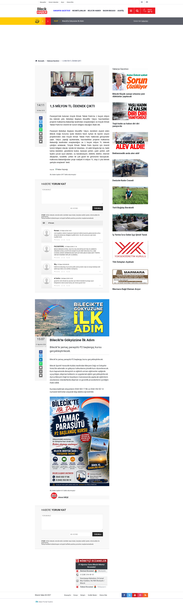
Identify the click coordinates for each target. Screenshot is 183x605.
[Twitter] (40, 122)
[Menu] (131, 11)
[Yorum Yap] (40, 141)
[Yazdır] (40, 137)
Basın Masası (109, 11)
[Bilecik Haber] (42, 11)
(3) (64, 285)
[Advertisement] (91, 41)
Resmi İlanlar (79, 11)
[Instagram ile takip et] (140, 595)
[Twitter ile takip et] (129, 595)
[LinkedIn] (40, 126)
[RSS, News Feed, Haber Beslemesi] (145, 595)
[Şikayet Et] (100, 239)
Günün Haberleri (53, 2)
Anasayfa (40, 61)
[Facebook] (40, 118)
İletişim (82, 595)
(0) (64, 240)
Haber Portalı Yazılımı (46, 602)
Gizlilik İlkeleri (92, 595)
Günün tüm (141, 21)
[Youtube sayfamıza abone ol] (134, 595)
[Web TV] (142, 2)
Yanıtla (58, 240)
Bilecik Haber (94, 11)
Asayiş (121, 11)
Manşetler (43, 2)
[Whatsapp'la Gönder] (40, 129)
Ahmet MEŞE (63, 497)
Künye (75, 595)
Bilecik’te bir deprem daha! (72, 21)
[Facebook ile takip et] (124, 595)
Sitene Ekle (70, 2)
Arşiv (62, 2)
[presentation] (42, 21)
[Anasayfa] (36, 2)
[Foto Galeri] (147, 2)
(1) (64, 271)
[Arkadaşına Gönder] (40, 133)
